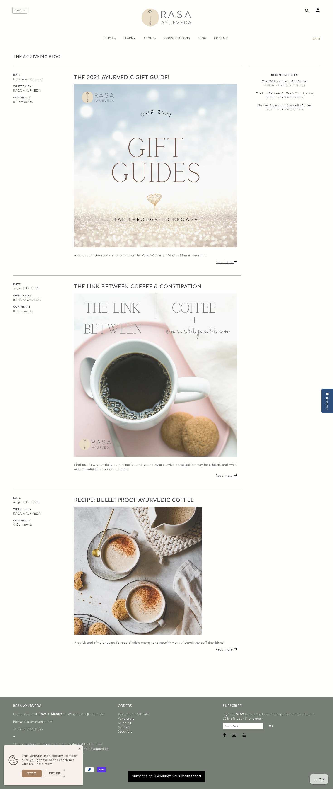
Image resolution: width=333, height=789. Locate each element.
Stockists (125, 731)
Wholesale (126, 718)
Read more (225, 262)
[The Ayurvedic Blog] (155, 166)
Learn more (44, 764)
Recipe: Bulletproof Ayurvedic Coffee (134, 499)
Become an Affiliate (133, 714)
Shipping (125, 723)
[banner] (166, 17)
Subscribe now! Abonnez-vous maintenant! (166, 776)
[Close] (79, 749)
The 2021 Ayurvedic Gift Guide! (121, 77)
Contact (124, 727)
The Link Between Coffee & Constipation (137, 286)
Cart (317, 38)
